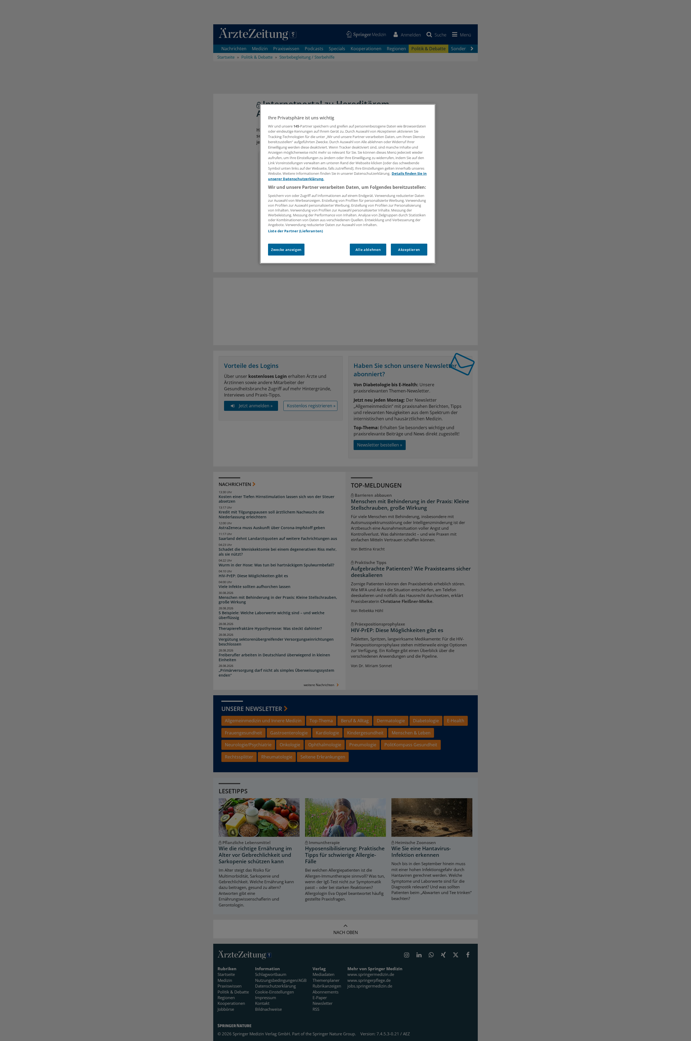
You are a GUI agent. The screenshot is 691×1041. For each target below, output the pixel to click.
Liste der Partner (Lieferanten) (295, 231)
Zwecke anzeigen (286, 249)
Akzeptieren (409, 249)
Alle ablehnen (368, 249)
